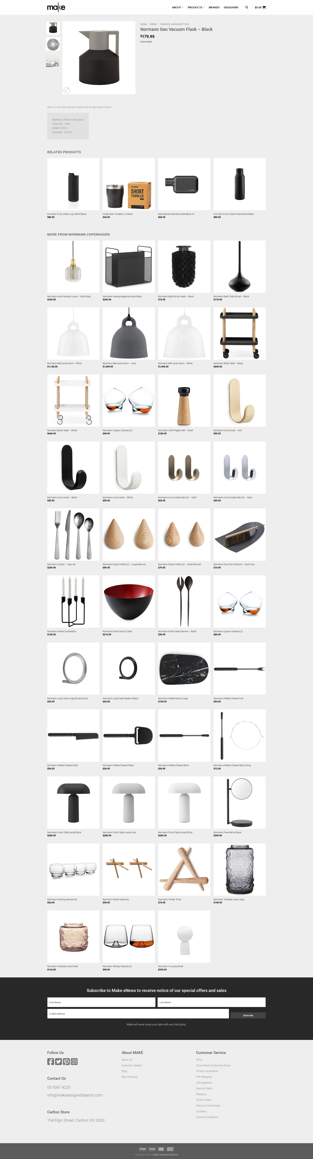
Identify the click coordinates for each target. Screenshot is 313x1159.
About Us (127, 1059)
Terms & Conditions (207, 1117)
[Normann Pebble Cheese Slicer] (184, 735)
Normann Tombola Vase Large (229, 899)
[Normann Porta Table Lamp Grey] (129, 802)
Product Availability (207, 1071)
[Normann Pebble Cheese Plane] (129, 735)
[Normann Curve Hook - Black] (73, 467)
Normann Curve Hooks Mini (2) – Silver (233, 497)
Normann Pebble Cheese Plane (118, 765)
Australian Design (132, 1065)
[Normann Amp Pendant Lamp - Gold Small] (73, 266)
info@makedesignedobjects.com (75, 1095)
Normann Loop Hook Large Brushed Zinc (67, 698)
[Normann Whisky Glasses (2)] (129, 936)
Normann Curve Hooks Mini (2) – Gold (177, 497)
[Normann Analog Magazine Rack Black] (129, 266)
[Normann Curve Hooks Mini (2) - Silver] (240, 467)
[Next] (130, 57)
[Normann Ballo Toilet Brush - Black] (240, 266)
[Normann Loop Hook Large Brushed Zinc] (73, 668)
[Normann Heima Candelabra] (73, 601)
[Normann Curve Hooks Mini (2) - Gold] (184, 467)
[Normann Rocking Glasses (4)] (73, 869)
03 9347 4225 (58, 1087)
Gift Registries (204, 1082)
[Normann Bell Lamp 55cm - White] (184, 333)
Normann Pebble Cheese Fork (228, 698)
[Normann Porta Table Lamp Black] (73, 802)
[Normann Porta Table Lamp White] (184, 802)
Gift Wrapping (204, 1076)
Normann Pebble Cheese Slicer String (232, 765)
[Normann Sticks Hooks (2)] (129, 869)
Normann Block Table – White (62, 430)
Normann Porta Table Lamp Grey (119, 832)
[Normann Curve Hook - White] (129, 467)
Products (195, 7)
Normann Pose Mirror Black (227, 832)
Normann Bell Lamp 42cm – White (64, 363)
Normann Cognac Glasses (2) (117, 430)
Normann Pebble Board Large (173, 698)
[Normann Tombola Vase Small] (73, 936)
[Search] (246, 7)
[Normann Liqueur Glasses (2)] (240, 601)
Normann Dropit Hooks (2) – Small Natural (179, 564)
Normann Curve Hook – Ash (228, 430)
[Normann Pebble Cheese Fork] (240, 668)
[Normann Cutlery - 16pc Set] (73, 534)
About (176, 7)
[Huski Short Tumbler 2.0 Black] (129, 184)
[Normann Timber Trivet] (184, 869)
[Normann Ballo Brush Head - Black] (184, 266)
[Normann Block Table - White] (73, 400)
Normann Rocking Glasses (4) (62, 899)
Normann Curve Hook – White (118, 497)
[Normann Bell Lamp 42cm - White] (73, 333)
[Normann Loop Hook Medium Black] (129, 668)
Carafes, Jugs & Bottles (174, 24)
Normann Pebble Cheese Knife (62, 765)
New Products (130, 1076)
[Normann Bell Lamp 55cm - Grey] (129, 333)
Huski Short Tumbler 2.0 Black (118, 214)
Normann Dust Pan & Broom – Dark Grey (234, 564)
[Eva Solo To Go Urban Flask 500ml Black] (240, 184)
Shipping (201, 1094)
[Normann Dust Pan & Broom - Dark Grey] (240, 534)
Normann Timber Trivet (169, 899)
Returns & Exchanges (208, 1105)
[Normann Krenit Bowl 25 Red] (129, 601)
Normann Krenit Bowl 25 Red (117, 631)
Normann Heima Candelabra (61, 631)
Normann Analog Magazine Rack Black (122, 296)
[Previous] (68, 57)
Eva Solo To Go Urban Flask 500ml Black (234, 214)
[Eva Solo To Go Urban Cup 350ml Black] (73, 184)
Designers (231, 7)
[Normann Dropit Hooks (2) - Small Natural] (184, 534)
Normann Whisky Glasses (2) (117, 966)
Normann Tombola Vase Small (62, 966)
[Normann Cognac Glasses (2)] (129, 400)
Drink (153, 24)
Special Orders (204, 1088)
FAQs (199, 1059)
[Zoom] (67, 90)
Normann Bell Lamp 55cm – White (175, 363)
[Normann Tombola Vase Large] (240, 869)
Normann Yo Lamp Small (170, 966)
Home (143, 24)
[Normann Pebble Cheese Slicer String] (240, 735)
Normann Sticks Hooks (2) (116, 899)
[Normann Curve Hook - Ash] (240, 400)
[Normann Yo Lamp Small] (184, 936)
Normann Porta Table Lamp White (175, 832)
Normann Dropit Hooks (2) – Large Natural (124, 564)
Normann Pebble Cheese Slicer (173, 765)
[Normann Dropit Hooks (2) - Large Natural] (129, 534)
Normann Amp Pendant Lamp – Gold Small (69, 296)
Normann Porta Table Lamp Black (64, 832)
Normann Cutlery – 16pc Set (61, 564)
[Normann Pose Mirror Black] (240, 802)
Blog (124, 1071)
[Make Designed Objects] (56, 7)
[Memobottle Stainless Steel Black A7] (184, 184)
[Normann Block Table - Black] (240, 333)
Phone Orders (204, 1099)
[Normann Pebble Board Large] (184, 668)
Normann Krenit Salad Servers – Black (177, 631)
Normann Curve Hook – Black (62, 497)
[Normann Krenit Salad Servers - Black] (184, 601)
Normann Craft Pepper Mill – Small (175, 430)
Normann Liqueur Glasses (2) (228, 631)
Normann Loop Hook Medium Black (120, 698)
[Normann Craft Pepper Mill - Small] (184, 400)
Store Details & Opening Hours (213, 1065)
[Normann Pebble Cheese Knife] (73, 735)
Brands (214, 7)
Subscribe (248, 1015)
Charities (201, 1111)
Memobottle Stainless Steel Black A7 (176, 214)
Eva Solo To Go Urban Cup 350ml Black (66, 214)
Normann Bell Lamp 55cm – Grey (119, 363)
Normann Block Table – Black (228, 363)
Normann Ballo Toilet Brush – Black (231, 296)
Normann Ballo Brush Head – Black (176, 296)
